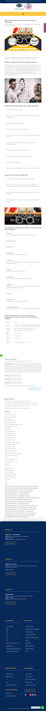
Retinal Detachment (29, 631)
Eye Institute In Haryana (9, 512)
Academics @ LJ (8, 486)
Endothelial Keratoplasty (9, 511)
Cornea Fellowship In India (10, 437)
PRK (7, 682)
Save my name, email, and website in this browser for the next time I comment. (21, 385)
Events (6, 457)
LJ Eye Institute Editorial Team (11, 24)
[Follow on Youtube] (35, 695)
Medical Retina (7, 464)
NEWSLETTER (29, 690)
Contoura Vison (9, 673)
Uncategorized (7, 479)
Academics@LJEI (16, 486)
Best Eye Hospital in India (34, 497)
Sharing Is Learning (18, 516)
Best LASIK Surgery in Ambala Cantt (11, 505)
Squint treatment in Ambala (10, 477)
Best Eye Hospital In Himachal (22, 497)
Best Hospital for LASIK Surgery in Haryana (12, 501)
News (6, 466)
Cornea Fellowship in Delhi (10, 431)
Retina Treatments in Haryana (10, 474)
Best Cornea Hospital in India (10, 417)
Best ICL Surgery (8, 418)
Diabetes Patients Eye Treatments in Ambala (13, 453)
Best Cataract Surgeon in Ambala (17, 488)
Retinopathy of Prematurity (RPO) (32, 637)
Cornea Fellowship (21, 507)
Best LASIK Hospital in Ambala (27, 501)
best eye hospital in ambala (23, 493)
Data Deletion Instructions (11, 696)
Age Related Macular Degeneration (32, 629)
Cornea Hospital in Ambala (10, 440)
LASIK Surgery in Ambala (9, 461)
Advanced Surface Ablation (11, 685)
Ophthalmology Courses (28, 24)
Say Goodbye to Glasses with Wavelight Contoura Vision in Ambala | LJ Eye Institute (21, 404)
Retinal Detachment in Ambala (10, 475)
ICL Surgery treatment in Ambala (11, 459)
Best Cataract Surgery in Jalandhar (24, 492)
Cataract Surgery (8, 428)
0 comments (11, 25)
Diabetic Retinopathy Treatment (11, 455)
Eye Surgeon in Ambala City (20, 512)
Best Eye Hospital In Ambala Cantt (11, 495)
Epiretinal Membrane (29, 648)
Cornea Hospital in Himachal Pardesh (12, 442)
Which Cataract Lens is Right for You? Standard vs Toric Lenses (17, 406)
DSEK (7, 631)
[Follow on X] (28, 695)
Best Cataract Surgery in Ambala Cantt (31, 488)
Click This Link (29, 342)
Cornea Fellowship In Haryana (10, 433)
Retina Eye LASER (28, 682)
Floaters (27, 640)
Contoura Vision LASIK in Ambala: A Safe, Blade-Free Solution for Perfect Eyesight (20, 402)
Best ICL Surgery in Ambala (10, 420)
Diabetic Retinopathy (29, 626)
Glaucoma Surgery (29, 676)
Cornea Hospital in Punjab (10, 446)
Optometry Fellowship (9, 472)
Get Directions (11, 543)
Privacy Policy (8, 693)
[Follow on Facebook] (26, 695)
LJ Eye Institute (7, 463)
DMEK (19, 509)
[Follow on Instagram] (30, 695)
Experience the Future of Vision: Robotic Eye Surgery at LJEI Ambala (18, 401)
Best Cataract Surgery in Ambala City (11, 490)
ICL (6, 679)
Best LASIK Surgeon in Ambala (23, 503)
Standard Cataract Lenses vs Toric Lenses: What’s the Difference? (17, 408)
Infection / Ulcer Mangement (11, 643)
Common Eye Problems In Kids (10, 507)
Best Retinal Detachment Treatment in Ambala (14, 424)
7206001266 (23, 2)
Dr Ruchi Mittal (33, 509)
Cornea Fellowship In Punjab (10, 439)
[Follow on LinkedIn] (33, 695)
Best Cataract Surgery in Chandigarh (26, 490)
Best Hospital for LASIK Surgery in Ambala (24, 499)
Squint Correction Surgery (30, 679)
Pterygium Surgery (9, 646)
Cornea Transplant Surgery (10, 448)
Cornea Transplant (9, 626)
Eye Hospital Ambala (29, 511)
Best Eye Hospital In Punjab (10, 499)
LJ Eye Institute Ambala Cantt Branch (12, 514)
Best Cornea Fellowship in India (11, 493)
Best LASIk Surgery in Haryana (24, 505)
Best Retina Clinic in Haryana (10, 422)
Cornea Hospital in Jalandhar (10, 444)
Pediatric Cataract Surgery (30, 685)
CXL (7, 640)
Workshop (25, 516)
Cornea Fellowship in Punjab (31, 507)
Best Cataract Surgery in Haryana (11, 492)
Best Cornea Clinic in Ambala (10, 415)
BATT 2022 (7, 488)
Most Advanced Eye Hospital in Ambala (27, 514)
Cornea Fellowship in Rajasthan (11, 509)
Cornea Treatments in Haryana (11, 450)
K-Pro (7, 637)
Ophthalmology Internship (10, 470)
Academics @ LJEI (8, 413)
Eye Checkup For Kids (20, 511)
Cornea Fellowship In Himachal (11, 435)
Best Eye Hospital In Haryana (10, 497)
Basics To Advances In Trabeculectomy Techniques (29, 486)
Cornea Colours (8, 429)
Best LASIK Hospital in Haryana (10, 503)
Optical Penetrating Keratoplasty (12, 651)
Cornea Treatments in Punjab (10, 451)
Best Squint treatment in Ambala (11, 426)
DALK (7, 634)
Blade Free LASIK (9, 676)
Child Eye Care (34, 505)
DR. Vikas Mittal (25, 509)
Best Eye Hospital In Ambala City (25, 495)
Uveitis (6, 481)
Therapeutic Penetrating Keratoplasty (13, 648)
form (25, 342)
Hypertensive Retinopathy (30, 634)
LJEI (28, 512)
